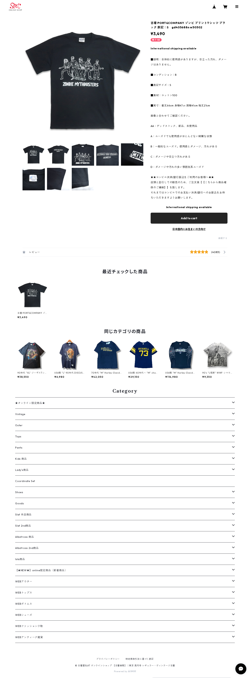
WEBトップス (23, 592)
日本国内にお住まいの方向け (189, 229)
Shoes (19, 492)
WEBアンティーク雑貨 (29, 637)
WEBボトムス (23, 603)
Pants (19, 447)
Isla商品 (20, 559)
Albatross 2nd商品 (27, 548)
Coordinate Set (25, 481)
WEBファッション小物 (29, 626)
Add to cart (189, 218)
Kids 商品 (21, 458)
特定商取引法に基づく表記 (140, 659)
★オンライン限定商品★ (30, 403)
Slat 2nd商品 (23, 525)
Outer (19, 425)
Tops (18, 436)
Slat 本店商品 (23, 514)
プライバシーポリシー (108, 659)
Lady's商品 (22, 470)
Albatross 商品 (24, 536)
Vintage (20, 414)
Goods (19, 503)
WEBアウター (23, 581)
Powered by (121, 671)
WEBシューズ (23, 615)
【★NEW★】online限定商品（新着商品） (41, 570)
